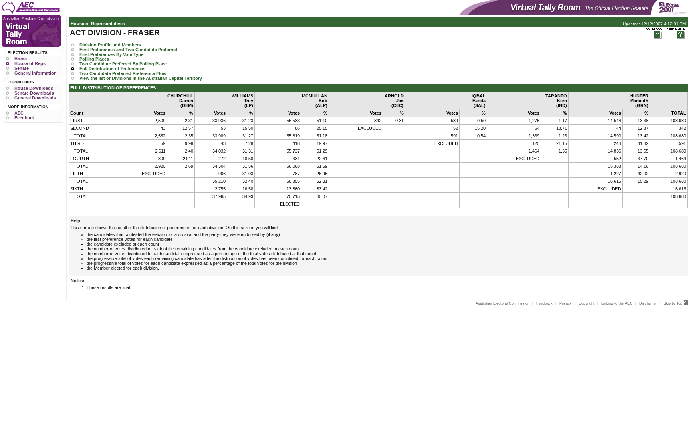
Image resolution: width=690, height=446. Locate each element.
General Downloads (35, 97)
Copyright (587, 303)
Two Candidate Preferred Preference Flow (123, 73)
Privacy (565, 303)
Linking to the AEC (616, 303)
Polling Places (94, 59)
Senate (21, 68)
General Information (35, 73)
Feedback (24, 117)
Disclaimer (648, 303)
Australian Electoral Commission (502, 303)
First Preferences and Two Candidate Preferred (128, 49)
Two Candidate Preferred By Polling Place (123, 63)
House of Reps (30, 63)
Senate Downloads (34, 93)
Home (20, 58)
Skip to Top (674, 303)
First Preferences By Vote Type (111, 54)
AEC (19, 113)
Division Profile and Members (110, 44)
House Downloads (33, 88)
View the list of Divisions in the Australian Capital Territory (140, 78)
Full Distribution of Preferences (112, 68)
